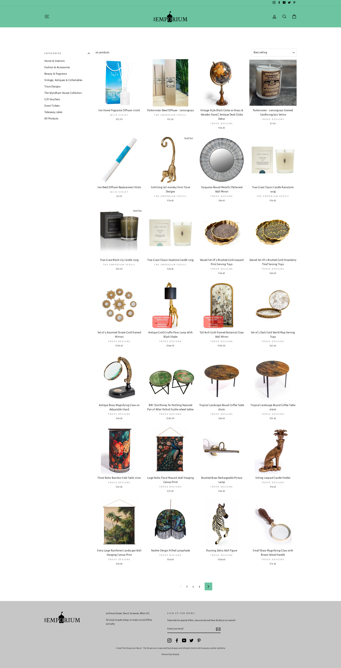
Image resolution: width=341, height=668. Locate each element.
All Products (51, 118)
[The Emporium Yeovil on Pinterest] (199, 640)
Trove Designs (52, 86)
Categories (53, 53)
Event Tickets (52, 105)
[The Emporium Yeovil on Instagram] (169, 640)
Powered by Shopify (170, 654)
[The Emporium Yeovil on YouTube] (184, 640)
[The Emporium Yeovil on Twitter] (191, 640)
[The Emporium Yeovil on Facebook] (177, 640)
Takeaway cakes (53, 112)
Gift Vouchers (52, 99)
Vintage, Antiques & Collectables (63, 80)
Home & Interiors (54, 61)
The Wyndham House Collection (63, 93)
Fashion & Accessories (57, 67)
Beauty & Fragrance (55, 73)
